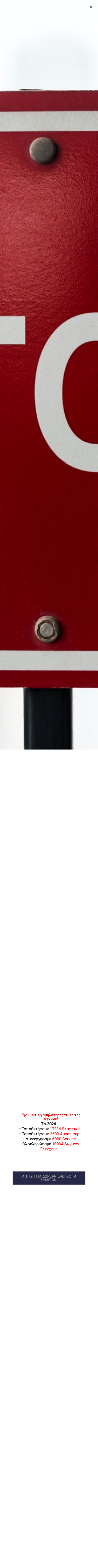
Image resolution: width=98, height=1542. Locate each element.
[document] (49, 771)
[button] (49, 1178)
